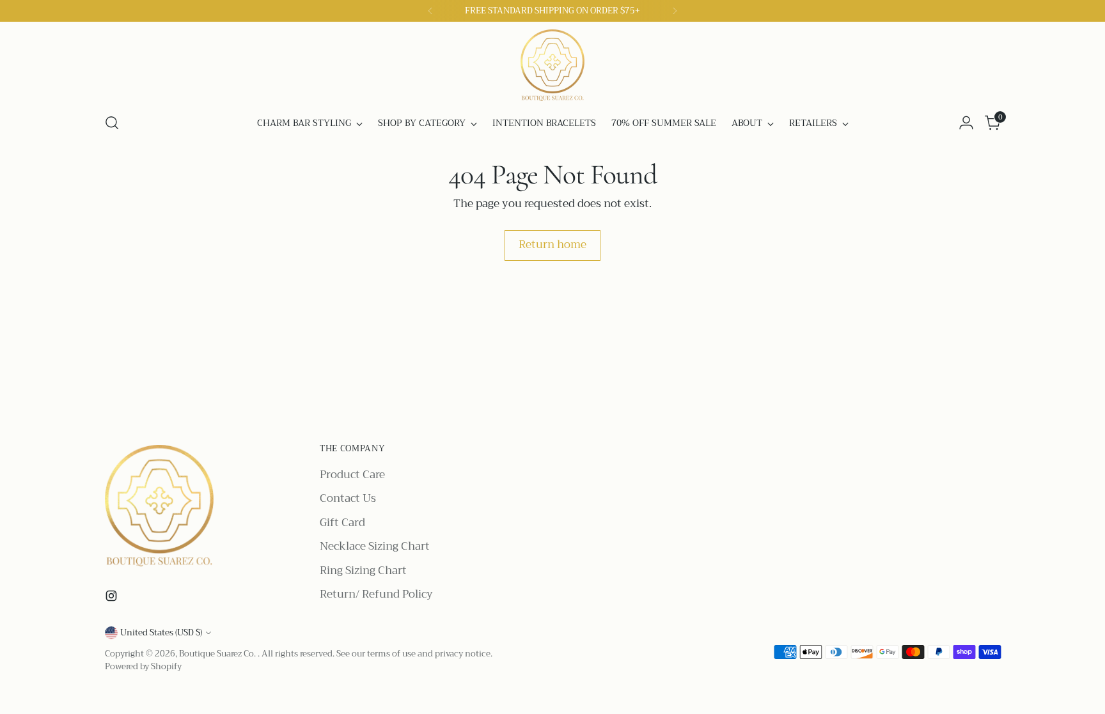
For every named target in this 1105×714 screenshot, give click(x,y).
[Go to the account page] (966, 123)
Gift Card (342, 522)
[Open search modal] (112, 123)
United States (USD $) (161, 632)
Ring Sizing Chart (363, 570)
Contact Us (348, 498)
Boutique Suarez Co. (218, 653)
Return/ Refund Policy (376, 594)
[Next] (675, 11)
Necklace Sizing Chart (375, 546)
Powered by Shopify (143, 666)
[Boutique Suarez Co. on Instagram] (112, 598)
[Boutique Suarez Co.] (552, 65)
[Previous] (430, 11)
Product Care (352, 474)
